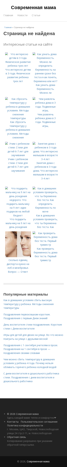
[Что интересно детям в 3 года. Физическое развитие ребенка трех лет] (18, 65)
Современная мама (33, 7)
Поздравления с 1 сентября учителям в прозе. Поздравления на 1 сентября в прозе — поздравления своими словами (30, 349)
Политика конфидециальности (25, 425)
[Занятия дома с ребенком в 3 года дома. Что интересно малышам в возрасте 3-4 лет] (45, 159)
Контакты (13, 421)
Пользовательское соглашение (39, 421)
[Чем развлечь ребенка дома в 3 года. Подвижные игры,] (45, 110)
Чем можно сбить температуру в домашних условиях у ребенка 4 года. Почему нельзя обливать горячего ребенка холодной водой (29, 363)
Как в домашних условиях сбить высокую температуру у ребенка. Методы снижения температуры (28, 303)
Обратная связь (16, 437)
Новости (22, 15)
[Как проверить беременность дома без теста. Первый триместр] (45, 244)
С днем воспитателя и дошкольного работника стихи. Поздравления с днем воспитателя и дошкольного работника (31, 377)
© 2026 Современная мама (23, 414)
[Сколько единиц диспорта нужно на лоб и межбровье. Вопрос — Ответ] (18, 256)
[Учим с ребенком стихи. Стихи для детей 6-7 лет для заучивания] (18, 155)
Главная (8, 15)
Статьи (36, 15)
